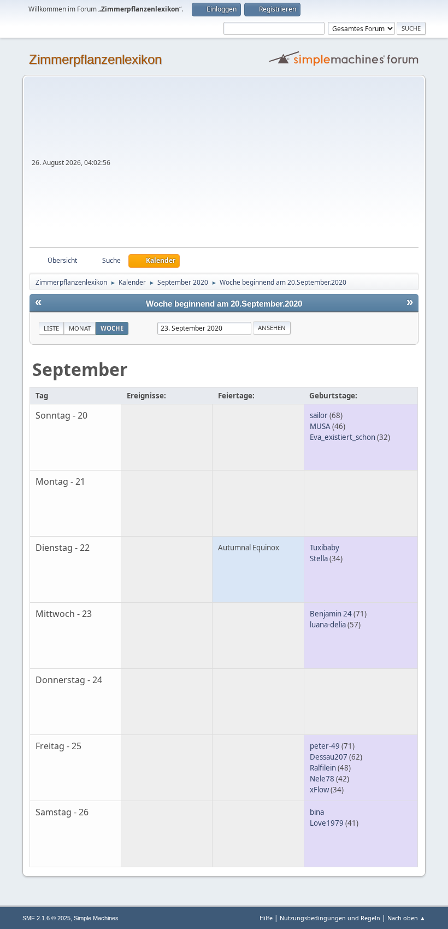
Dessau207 (328, 757)
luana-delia (328, 625)
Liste (51, 328)
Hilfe (266, 918)
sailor (319, 415)
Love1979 (327, 823)
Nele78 (322, 779)
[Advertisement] (265, 165)
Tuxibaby (324, 547)
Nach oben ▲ (406, 918)
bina (317, 812)
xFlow (319, 790)
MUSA (320, 426)
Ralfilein (323, 768)
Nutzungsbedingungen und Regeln (330, 918)
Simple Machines (96, 918)
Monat (80, 328)
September (80, 369)
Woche (112, 328)
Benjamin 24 (331, 614)
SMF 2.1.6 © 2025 (46, 918)
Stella (319, 558)
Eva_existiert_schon (342, 437)
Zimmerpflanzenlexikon (95, 59)
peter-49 (325, 746)
